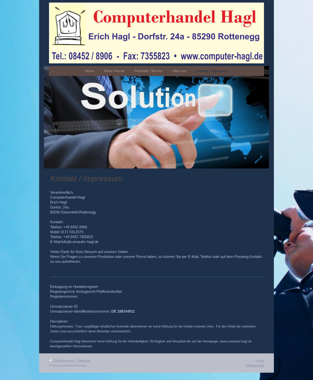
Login (260, 360)
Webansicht (255, 365)
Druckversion (64, 360)
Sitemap (84, 360)
